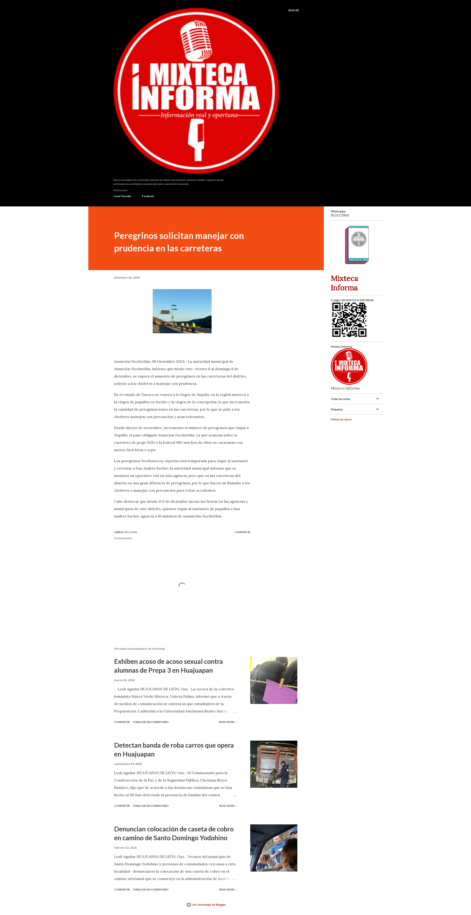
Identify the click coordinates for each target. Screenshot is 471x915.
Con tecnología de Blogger (208, 904)
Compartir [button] (242, 532)
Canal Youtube (122, 196)
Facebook (148, 196)
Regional (131, 532)
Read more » (227, 721)
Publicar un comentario (151, 721)
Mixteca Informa (344, 282)
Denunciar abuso (341, 419)
